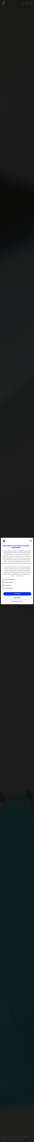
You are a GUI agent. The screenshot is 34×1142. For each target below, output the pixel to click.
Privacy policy (20, 576)
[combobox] (31, 541)
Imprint (12, 576)
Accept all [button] (17, 593)
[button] (17, 601)
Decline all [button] (17, 597)
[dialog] (17, 571)
